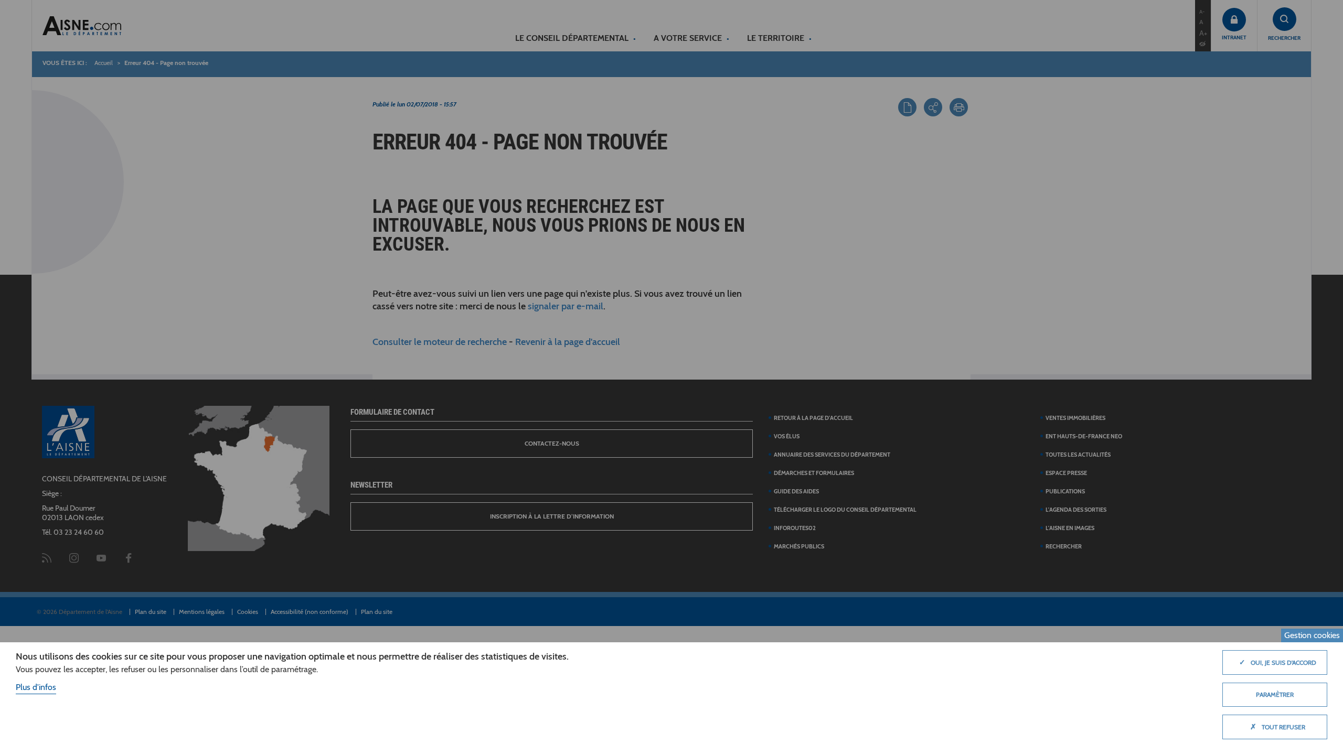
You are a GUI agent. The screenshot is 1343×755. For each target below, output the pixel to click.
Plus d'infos (36, 687)
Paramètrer (1275, 694)
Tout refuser (1277, 726)
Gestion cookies (1312, 635)
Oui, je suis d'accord (1277, 662)
